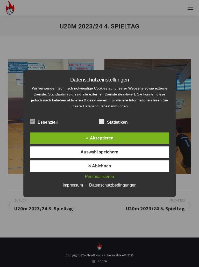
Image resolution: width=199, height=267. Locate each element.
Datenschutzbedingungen (113, 185)
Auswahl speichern (99, 152)
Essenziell (48, 122)
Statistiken (117, 122)
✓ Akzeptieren (99, 138)
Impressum (73, 185)
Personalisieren (99, 176)
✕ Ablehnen (99, 166)
